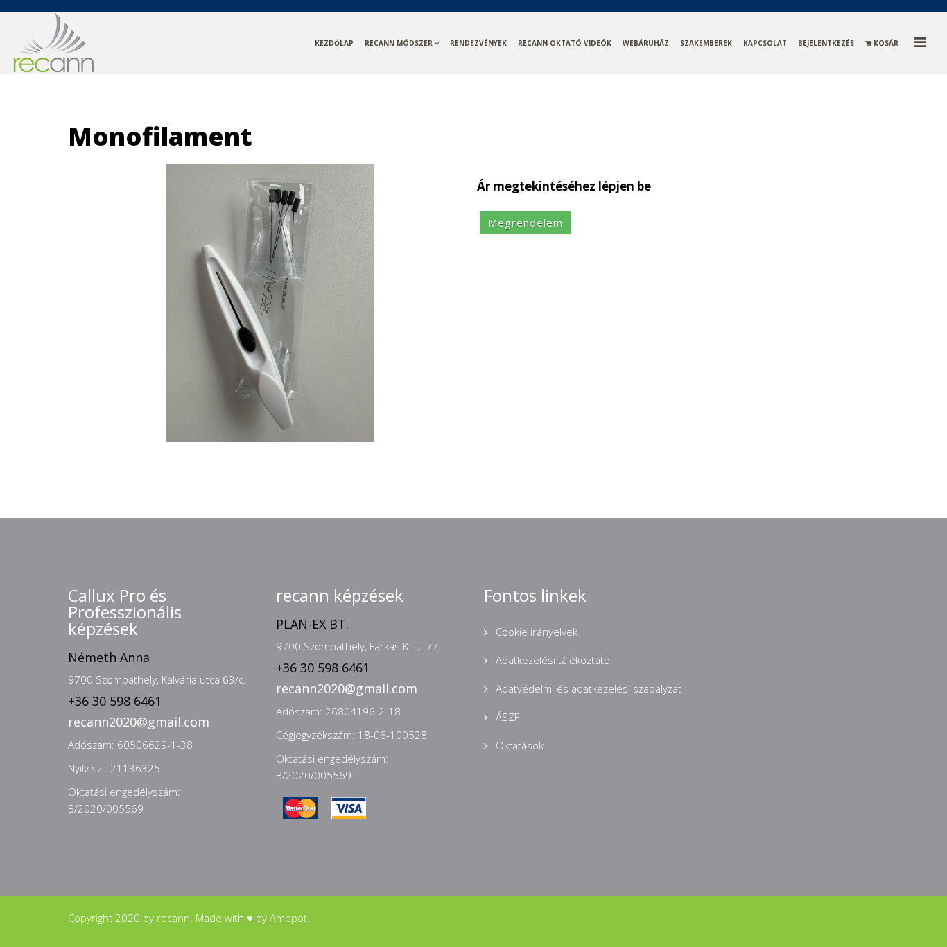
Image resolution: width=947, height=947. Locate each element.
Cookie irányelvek (535, 631)
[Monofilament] (271, 302)
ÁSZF (506, 717)
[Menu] (930, 42)
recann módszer (399, 43)
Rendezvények (478, 43)
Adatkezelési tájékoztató (551, 660)
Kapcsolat (765, 43)
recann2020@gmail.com (138, 721)
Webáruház (646, 43)
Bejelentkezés (826, 43)
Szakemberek (706, 43)
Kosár (884, 43)
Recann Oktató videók (564, 43)
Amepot (288, 918)
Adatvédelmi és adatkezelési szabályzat (587, 688)
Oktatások (518, 745)
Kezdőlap (334, 43)
